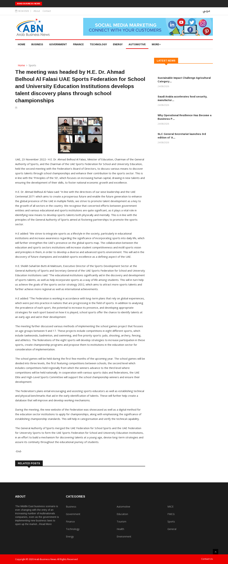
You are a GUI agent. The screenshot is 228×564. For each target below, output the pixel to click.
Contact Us (207, 558)
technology (98, 44)
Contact (47, 10)
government (58, 44)
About (36, 10)
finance (78, 44)
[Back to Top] (215, 551)
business (37, 44)
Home (21, 44)
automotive (137, 44)
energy (118, 44)
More (155, 44)
